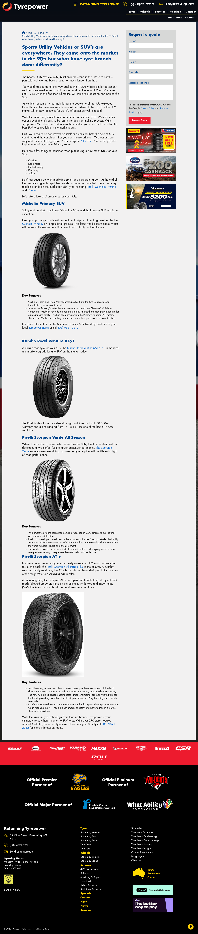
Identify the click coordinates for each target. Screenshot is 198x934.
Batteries (84, 873)
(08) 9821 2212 (141, 4)
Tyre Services (87, 881)
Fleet (170, 17)
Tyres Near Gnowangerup (145, 840)
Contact (191, 11)
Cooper (32, 190)
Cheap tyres (137, 860)
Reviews (189, 17)
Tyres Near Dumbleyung (144, 836)
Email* (132, 62)
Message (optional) (139, 82)
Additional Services (90, 889)
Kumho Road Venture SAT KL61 (86, 348)
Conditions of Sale (41, 928)
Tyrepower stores (39, 328)
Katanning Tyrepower (99, 4)
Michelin (100, 187)
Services (160, 11)
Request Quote (139, 120)
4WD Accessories (89, 869)
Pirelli (90, 187)
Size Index (136, 828)
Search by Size (88, 836)
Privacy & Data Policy (22, 928)
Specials (175, 11)
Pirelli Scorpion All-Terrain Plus (65, 567)
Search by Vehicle (89, 832)
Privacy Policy (147, 108)
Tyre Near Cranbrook (142, 832)
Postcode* (134, 72)
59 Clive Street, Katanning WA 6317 (28, 837)
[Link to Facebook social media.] (191, 927)
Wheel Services (88, 885)
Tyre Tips (85, 848)
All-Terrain (87, 141)
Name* (132, 41)
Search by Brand (89, 840)
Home (28, 32)
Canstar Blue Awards (142, 852)
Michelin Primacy (32, 224)
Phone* (132, 51)
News (179, 17)
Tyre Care (85, 844)
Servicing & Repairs (90, 877)
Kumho (112, 187)
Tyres (132, 11)
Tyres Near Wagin (141, 848)
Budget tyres (137, 856)
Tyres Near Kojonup (141, 844)
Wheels (145, 11)
